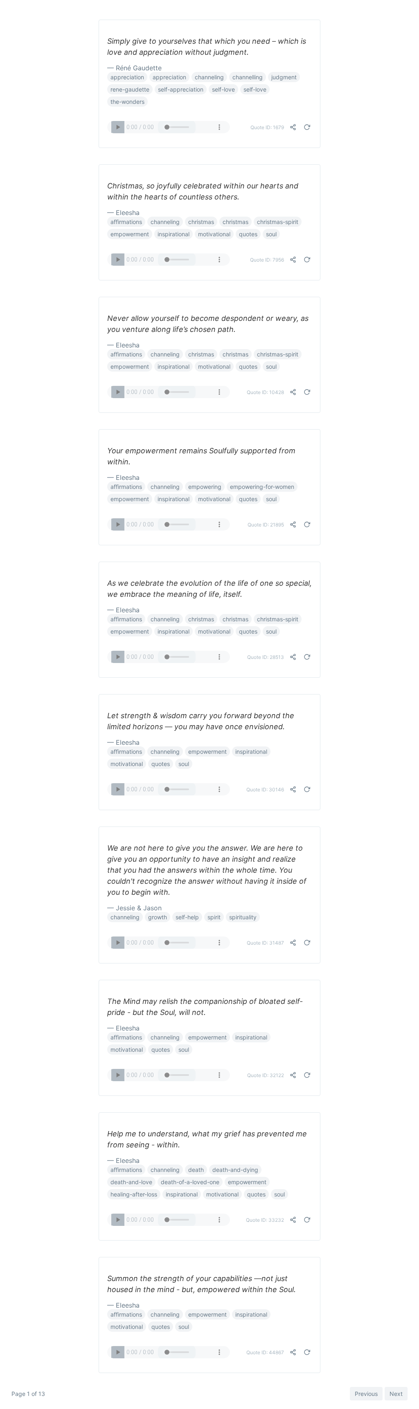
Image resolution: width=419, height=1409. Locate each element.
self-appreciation (180, 89)
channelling (247, 77)
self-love (223, 89)
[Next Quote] (307, 127)
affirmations (126, 221)
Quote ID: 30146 (265, 789)
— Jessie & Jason (134, 908)
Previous (366, 1393)
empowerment (129, 234)
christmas (201, 221)
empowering (204, 486)
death (196, 1169)
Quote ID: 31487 (265, 943)
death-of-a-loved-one (190, 1181)
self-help (187, 917)
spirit (214, 917)
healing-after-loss (133, 1194)
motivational (214, 234)
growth (157, 917)
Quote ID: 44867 (265, 1352)
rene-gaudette (129, 89)
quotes (248, 234)
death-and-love (131, 1181)
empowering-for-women (262, 486)
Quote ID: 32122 (265, 1075)
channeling (209, 77)
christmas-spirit (277, 221)
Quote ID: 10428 (265, 392)
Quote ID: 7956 (267, 260)
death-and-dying (235, 1169)
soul (271, 234)
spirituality (243, 917)
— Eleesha (123, 212)
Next (396, 1393)
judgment (284, 77)
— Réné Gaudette (134, 68)
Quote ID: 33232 (265, 1220)
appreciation (127, 77)
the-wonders (127, 101)
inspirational (173, 234)
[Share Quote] (293, 127)
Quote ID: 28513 (265, 657)
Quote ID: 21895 (266, 525)
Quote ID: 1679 (267, 127)
